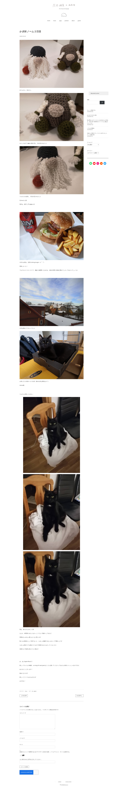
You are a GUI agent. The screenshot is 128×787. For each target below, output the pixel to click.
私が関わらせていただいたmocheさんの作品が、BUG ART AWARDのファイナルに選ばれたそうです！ (97, 121)
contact (59, 781)
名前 (21, 732)
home (48, 20)
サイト (21, 744)
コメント (23, 713)
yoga (60, 20)
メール (22, 738)
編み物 (35, 691)
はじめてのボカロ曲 (91, 115)
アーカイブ (89, 142)
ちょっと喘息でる (91, 110)
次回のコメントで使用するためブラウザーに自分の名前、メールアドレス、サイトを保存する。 (45, 752)
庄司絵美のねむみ (64, 784)
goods (79, 20)
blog (26, 691)
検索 (88, 99)
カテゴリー (89, 150)
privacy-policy (68, 781)
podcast (67, 20)
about (73, 20)
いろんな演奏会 (90, 128)
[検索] (102, 102)
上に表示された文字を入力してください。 (31, 759)
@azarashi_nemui (95, 93)
